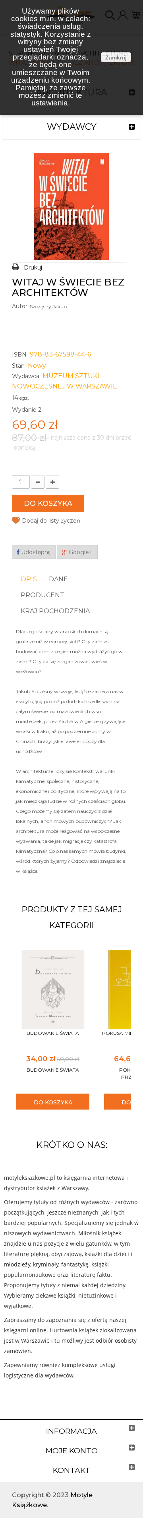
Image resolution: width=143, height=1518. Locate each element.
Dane (58, 579)
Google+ (80, 552)
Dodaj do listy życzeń (51, 520)
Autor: (20, 306)
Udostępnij (34, 552)
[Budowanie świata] (53, 989)
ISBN (19, 354)
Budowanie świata (53, 1033)
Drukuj (33, 267)
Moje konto (72, 1450)
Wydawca (25, 376)
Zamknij (116, 57)
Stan (18, 365)
